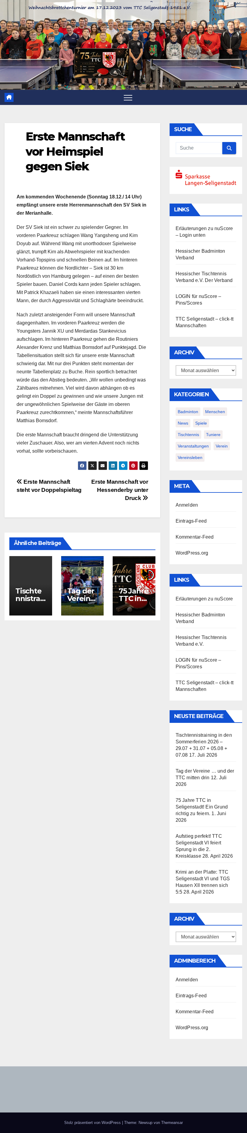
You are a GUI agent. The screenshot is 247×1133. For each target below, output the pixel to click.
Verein (222, 446)
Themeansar (172, 1122)
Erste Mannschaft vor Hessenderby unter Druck (119, 490)
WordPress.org (192, 552)
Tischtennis (188, 434)
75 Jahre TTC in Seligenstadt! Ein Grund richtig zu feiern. (202, 807)
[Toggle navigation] (128, 97)
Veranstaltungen (193, 446)
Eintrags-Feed (191, 521)
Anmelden (187, 505)
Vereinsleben (190, 457)
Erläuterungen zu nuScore (204, 228)
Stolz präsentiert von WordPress (93, 1122)
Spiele (201, 423)
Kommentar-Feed (195, 537)
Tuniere (213, 434)
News (183, 423)
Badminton (188, 411)
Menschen (215, 411)
